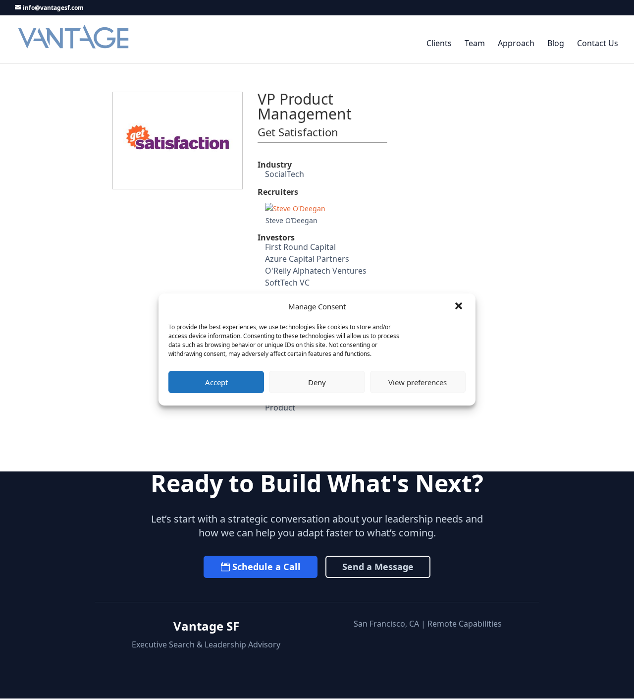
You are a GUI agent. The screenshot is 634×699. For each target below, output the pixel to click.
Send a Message (378, 567)
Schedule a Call (266, 567)
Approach (516, 44)
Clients (439, 44)
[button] (460, 307)
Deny (317, 382)
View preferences (417, 382)
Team (475, 44)
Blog (555, 44)
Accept (216, 382)
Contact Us (597, 44)
